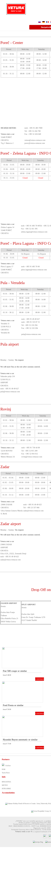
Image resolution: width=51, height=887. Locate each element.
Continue (39, 679)
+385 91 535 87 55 (33, 322)
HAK (3, 769)
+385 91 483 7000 (35, 128)
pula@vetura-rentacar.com (31, 334)
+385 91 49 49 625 (35, 505)
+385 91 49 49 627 (33, 319)
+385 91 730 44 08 (33, 448)
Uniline (8, 765)
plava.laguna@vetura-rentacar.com (34, 270)
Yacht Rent (6, 773)
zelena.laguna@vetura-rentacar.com (34, 232)
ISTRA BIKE (6, 788)
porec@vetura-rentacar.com (34, 143)
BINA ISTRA (6, 782)
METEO (5, 785)
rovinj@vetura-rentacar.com (31, 457)
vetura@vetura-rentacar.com (34, 140)
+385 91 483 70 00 (32, 226)
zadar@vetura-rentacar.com (33, 511)
